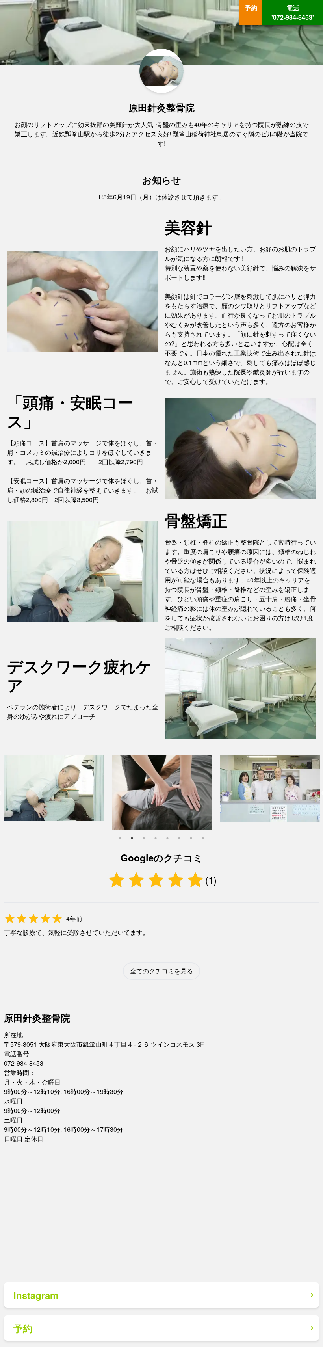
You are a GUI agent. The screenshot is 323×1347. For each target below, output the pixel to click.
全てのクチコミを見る (161, 970)
